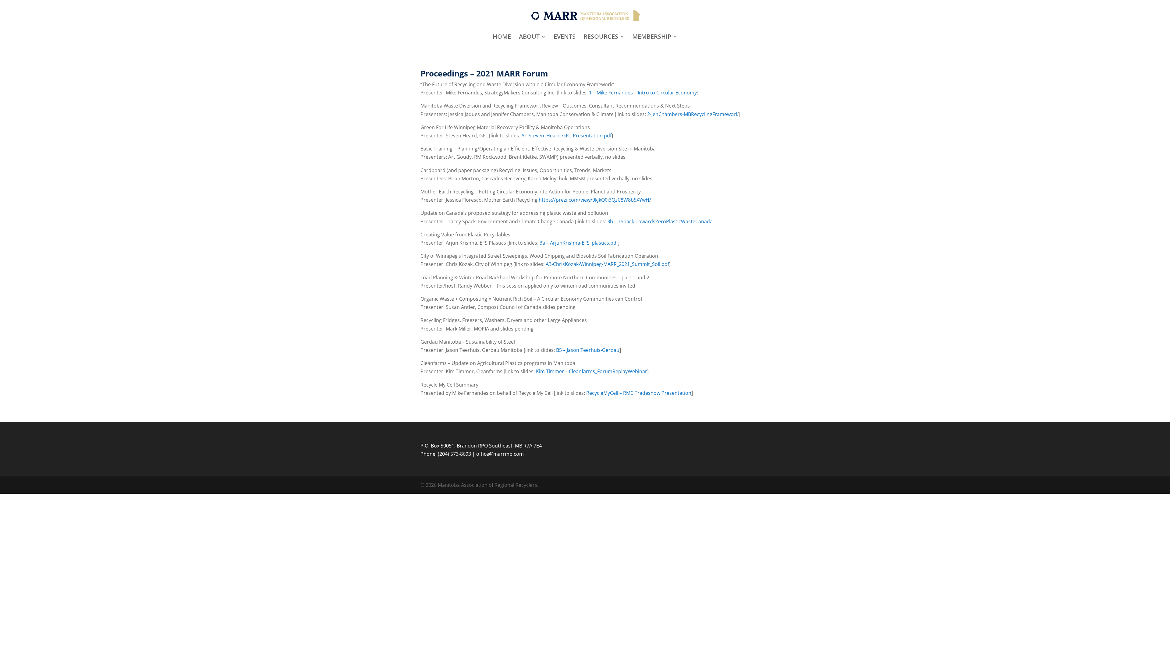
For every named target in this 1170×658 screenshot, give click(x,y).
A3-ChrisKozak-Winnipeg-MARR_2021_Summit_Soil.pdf (607, 264)
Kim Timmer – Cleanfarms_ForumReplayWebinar (591, 371)
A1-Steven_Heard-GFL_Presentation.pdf (566, 135)
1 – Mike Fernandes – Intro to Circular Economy (643, 92)
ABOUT (529, 37)
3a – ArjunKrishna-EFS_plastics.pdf (579, 242)
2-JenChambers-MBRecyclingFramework (692, 114)
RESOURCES (600, 37)
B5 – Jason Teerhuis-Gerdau (587, 350)
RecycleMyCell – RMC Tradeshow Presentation (638, 393)
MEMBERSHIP (651, 37)
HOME (502, 37)
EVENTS (565, 37)
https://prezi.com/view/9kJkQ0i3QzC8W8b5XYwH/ (595, 199)
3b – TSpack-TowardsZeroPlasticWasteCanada (660, 221)
